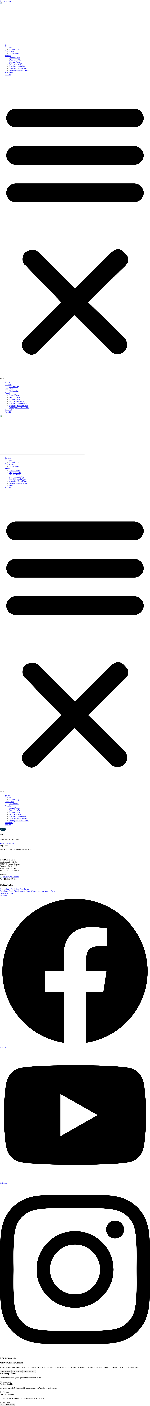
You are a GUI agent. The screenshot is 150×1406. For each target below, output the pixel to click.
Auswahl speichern (7, 1405)
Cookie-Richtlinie (6, 893)
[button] (75, 229)
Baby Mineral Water (16, 64)
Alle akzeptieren (29, 1371)
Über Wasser (9, 51)
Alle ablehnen (5, 1371)
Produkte (8, 56)
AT (2, 829)
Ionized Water (14, 58)
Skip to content (5, 1)
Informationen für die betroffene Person (14, 889)
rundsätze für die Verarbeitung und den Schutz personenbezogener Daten (28, 891)
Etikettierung (14, 49)
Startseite (8, 45)
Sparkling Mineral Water (18, 68)
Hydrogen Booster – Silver (19, 70)
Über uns (8, 47)
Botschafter (9, 72)
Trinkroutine (14, 54)
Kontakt (8, 75)
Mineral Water (14, 62)
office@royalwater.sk (11, 877)
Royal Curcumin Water (17, 66)
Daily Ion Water (15, 60)
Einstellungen (17, 1371)
